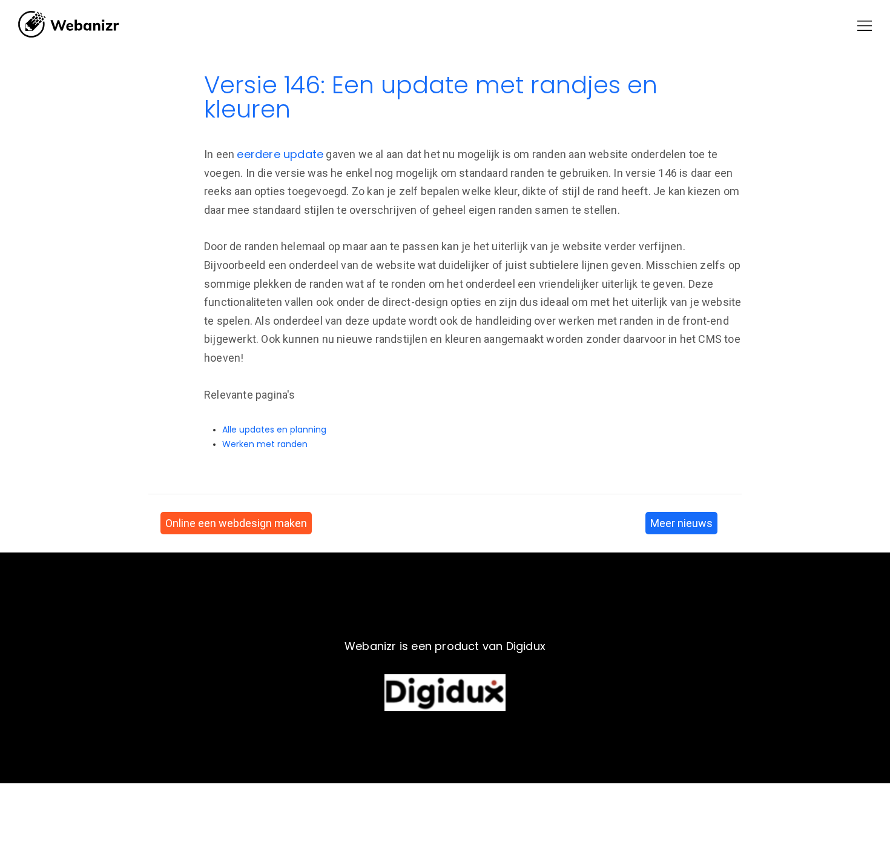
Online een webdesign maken (236, 523)
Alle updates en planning (274, 429)
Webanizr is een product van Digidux (445, 646)
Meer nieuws (681, 523)
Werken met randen (265, 444)
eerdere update (280, 154)
